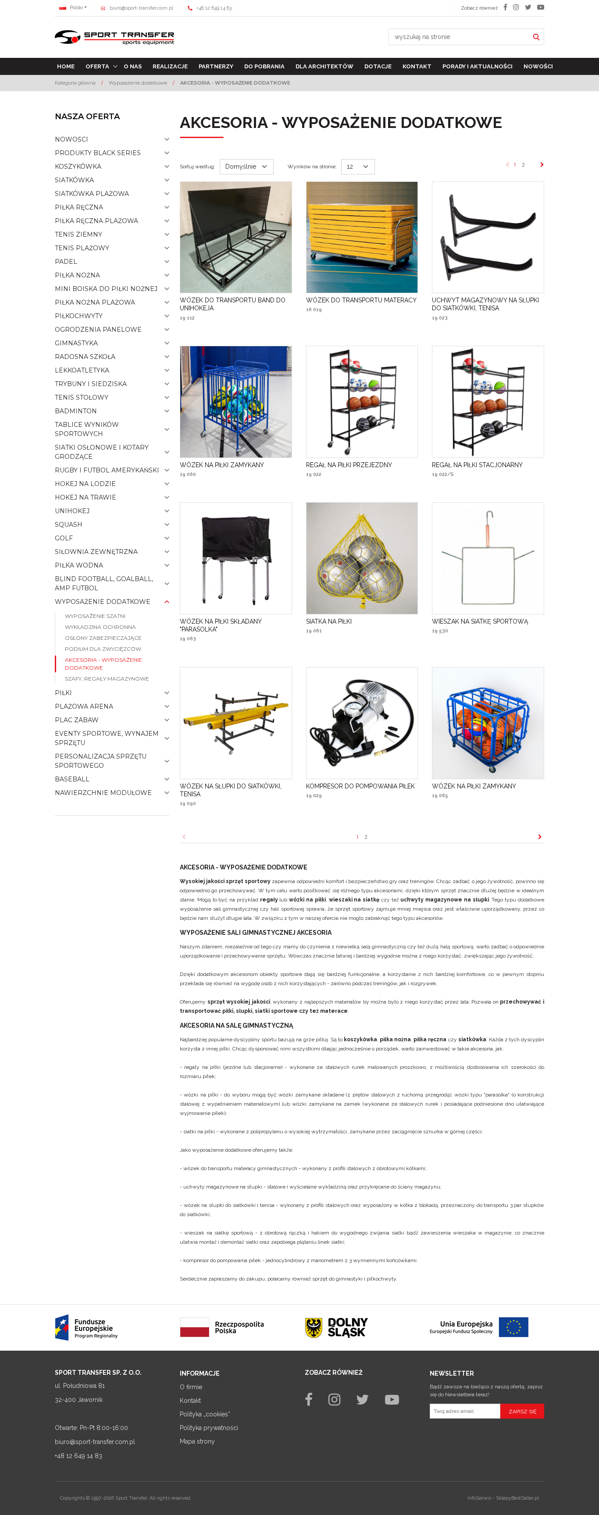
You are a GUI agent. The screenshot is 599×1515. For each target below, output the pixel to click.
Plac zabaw (77, 720)
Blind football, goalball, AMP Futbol (104, 583)
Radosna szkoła (85, 357)
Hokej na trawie (85, 497)
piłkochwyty (381, 1279)
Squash (68, 525)
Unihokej (72, 511)
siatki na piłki (199, 1131)
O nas (133, 66)
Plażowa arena (84, 706)
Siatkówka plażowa (92, 194)
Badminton (76, 411)
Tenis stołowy (81, 397)
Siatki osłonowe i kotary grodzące (102, 452)
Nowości (538, 66)
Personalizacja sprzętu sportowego (100, 761)
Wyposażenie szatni (95, 616)
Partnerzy (216, 66)
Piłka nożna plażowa (95, 302)
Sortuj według (197, 166)
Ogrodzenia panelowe (98, 330)
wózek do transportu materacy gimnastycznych (240, 1168)
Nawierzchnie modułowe (103, 793)
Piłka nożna (77, 275)
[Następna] (542, 164)
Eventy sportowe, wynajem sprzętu (107, 738)
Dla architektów (324, 66)
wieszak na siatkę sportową (218, 1233)
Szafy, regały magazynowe (107, 678)
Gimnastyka (76, 343)
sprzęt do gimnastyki (337, 1279)
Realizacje (170, 66)
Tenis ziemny (78, 234)
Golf (64, 538)
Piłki (63, 693)
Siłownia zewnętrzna (96, 552)
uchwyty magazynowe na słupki (222, 1187)
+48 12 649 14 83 (214, 8)
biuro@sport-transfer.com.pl (141, 8)
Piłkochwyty (79, 316)
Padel (66, 262)
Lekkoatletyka (82, 370)
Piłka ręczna (79, 207)
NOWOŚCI (71, 139)
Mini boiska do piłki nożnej (106, 289)
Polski (75, 8)
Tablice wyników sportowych (87, 429)
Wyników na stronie (312, 166)
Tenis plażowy (82, 248)
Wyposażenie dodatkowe (102, 602)
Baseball (72, 779)
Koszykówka (78, 166)
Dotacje (378, 66)
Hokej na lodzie (85, 484)
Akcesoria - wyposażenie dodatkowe (103, 663)
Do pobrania (264, 66)
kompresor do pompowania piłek (222, 1260)
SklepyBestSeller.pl (517, 1498)
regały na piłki (202, 1067)
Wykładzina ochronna (100, 627)
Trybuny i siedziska (91, 384)
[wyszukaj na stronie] (536, 37)
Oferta (97, 66)
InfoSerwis (479, 1498)
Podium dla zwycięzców (103, 649)
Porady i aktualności (477, 66)
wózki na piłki (201, 1095)
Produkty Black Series (98, 153)
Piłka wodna (79, 565)
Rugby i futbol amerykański (107, 470)
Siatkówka (74, 180)
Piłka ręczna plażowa (96, 221)
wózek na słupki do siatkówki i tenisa (229, 1205)
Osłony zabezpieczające (103, 638)
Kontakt (417, 66)
